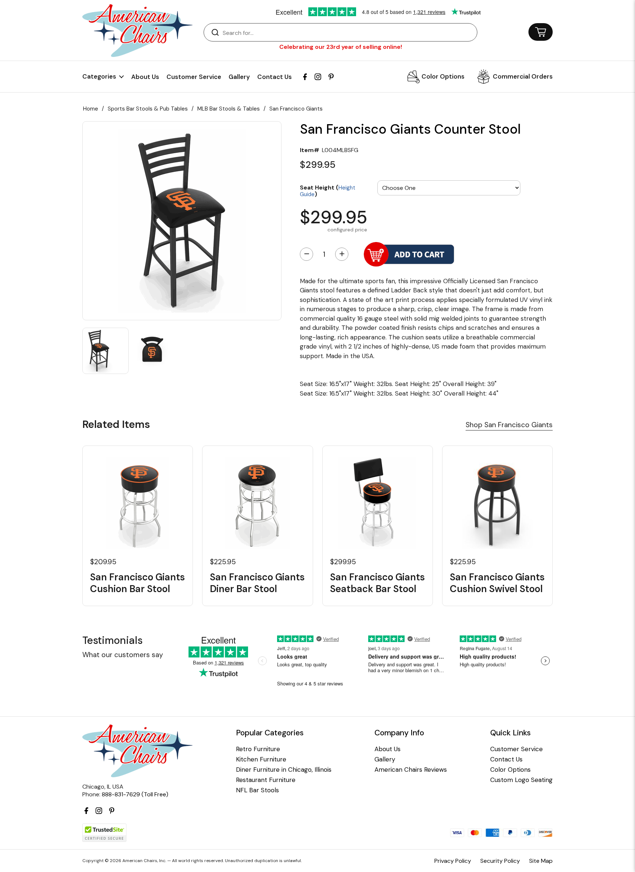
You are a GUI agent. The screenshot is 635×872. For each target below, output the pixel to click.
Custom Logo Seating (521, 780)
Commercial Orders (523, 76)
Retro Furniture (258, 749)
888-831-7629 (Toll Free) (135, 794)
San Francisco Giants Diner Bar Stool (257, 583)
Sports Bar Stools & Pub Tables (148, 108)
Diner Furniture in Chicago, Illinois (283, 770)
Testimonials (112, 640)
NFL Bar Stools (257, 790)
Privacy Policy (452, 861)
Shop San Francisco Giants (509, 424)
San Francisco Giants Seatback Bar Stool (377, 583)
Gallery (239, 77)
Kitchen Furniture (261, 759)
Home (90, 108)
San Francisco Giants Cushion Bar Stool (137, 583)
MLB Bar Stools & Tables (228, 108)
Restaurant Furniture (265, 780)
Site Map (541, 861)
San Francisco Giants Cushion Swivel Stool (497, 583)
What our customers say (122, 654)
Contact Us (274, 77)
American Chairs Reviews (410, 770)
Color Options (442, 76)
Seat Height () (327, 190)
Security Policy (500, 861)
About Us (145, 77)
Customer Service (193, 77)
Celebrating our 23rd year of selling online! (340, 47)
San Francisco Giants (296, 108)
